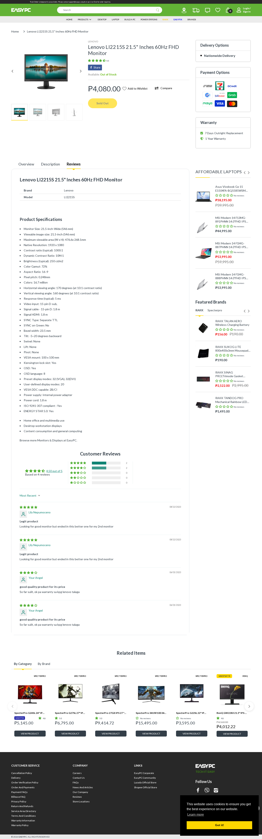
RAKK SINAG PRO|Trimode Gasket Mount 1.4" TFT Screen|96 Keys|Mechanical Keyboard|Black (232, 374)
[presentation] (245, 173)
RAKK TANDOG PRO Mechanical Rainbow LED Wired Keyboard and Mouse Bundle (231, 400)
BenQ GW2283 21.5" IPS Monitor (232, 712)
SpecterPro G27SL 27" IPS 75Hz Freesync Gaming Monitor (70, 712)
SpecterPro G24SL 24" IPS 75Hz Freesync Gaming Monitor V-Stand (30, 712)
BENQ (245, 676)
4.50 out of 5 (54, 471)
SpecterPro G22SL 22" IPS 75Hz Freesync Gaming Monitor (191, 712)
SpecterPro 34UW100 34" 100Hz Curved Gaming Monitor (151, 712)
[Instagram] (215, 790)
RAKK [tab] (199, 310)
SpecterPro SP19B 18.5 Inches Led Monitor (230, 494)
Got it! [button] (219, 825)
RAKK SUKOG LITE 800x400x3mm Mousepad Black (231, 348)
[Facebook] (197, 790)
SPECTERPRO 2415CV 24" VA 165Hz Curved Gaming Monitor (232, 442)
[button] (97, 60)
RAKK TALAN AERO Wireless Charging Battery (232, 322)
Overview (26, 164)
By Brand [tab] (44, 664)
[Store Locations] (184, 10)
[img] (28, 507)
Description (50, 164)
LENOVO (93, 41)
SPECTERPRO (40, 676)
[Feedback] (207, 10)
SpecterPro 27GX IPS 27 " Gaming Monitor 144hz (110, 712)
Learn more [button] (195, 814)
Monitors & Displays (50, 440)
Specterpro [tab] (215, 310)
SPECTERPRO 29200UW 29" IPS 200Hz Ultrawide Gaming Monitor (231, 468)
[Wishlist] (218, 10)
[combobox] (109, 10)
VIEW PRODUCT (30, 733)
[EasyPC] (21, 10)
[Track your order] (195, 10)
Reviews (74, 164)
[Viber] (206, 790)
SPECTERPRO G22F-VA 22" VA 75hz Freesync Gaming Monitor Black (230, 417)
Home (15, 31)
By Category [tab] (23, 664)
